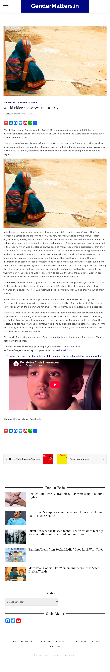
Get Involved (44, 641)
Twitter (95, 641)
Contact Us (63, 641)
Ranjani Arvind (13, 113)
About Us (26, 641)
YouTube (55, 646)
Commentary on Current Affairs (20, 102)
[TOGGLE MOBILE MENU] (5, 4)
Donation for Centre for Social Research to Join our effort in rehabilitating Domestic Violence (55, 356)
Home (13, 641)
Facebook (80, 641)
